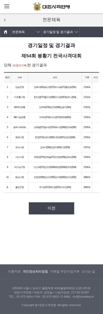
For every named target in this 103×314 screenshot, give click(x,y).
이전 (51, 208)
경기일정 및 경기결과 (58, 32)
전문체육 (18, 32)
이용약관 (14, 271)
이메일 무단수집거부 (64, 271)
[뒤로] (5, 20)
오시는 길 (88, 271)
